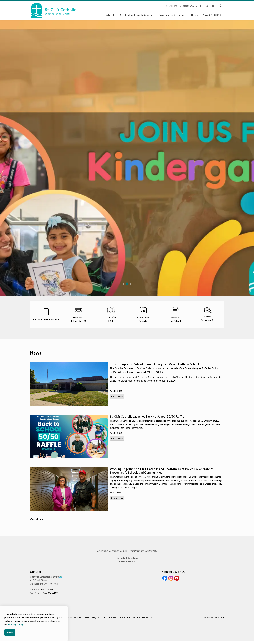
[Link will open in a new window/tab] (202, 5)
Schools (110, 14)
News (194, 14)
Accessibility (90, 617)
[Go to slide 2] (127, 283)
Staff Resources (144, 617)
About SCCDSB (212, 14)
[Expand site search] (221, 5)
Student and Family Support (136, 14)
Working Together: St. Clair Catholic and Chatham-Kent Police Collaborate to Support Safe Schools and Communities (162, 470)
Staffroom (171, 5)
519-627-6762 (45, 589)
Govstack (219, 617)
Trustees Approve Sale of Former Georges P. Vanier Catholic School (154, 364)
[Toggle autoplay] (249, 291)
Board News (117, 396)
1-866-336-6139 (49, 592)
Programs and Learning (172, 14)
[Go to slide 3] (130, 284)
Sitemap (78, 617)
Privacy (101, 617)
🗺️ (60, 576)
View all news (37, 519)
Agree (9, 632)
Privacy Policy (16, 624)
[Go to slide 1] (123, 284)
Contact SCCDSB (188, 5)
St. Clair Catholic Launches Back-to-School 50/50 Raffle (147, 416)
